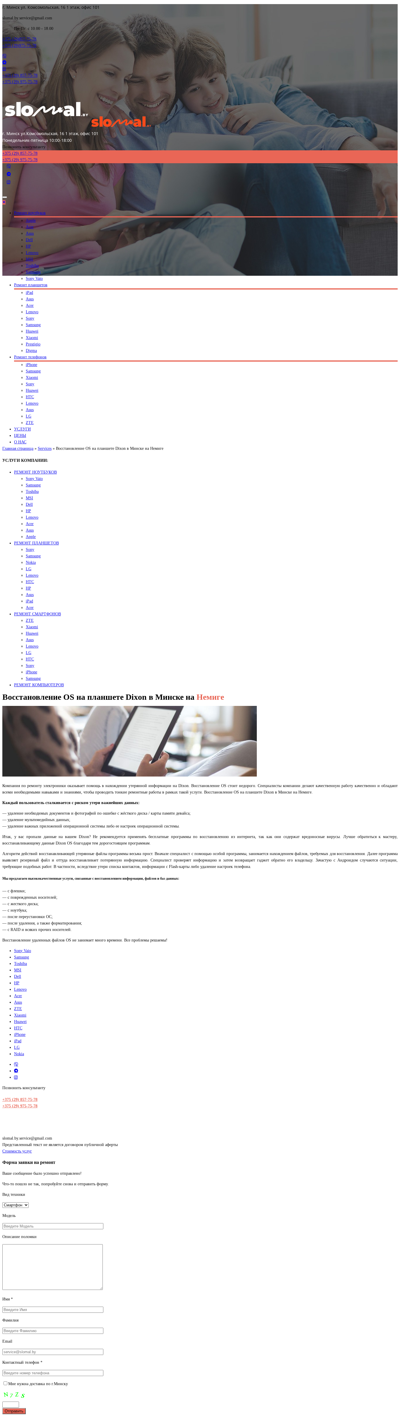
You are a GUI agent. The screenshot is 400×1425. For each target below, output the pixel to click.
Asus (30, 233)
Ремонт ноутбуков (30, 213)
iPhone (31, 364)
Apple (31, 220)
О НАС (20, 442)
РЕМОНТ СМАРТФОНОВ (37, 614)
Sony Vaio (34, 278)
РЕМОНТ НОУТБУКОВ (35, 472)
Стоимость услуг (17, 1151)
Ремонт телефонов (30, 357)
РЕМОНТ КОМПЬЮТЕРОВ (39, 685)
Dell (29, 240)
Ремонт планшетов (30, 285)
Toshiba (32, 265)
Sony (30, 318)
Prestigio (33, 344)
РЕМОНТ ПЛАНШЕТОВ (36, 543)
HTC (30, 397)
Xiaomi (32, 338)
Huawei (32, 331)
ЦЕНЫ (20, 435)
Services (45, 448)
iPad (29, 292)
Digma (31, 350)
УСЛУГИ (22, 429)
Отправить (14, 1411)
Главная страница (17, 448)
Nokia (31, 562)
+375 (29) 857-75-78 (19, 1099)
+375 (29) (19, 39)
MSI (29, 259)
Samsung (33, 272)
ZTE (30, 422)
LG (28, 416)
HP (28, 246)
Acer (30, 227)
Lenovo (32, 253)
